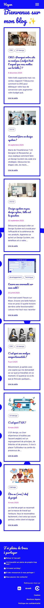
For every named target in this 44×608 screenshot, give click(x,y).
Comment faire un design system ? (20, 138)
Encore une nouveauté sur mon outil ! (20, 285)
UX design (20, 50)
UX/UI (11, 129)
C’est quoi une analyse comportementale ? (19, 354)
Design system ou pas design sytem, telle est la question (19, 212)
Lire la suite (13, 98)
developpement (15, 277)
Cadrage (12, 487)
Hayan (8, 4)
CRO (11, 50)
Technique (29, 277)
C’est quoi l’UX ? (17, 422)
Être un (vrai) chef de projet (18, 495)
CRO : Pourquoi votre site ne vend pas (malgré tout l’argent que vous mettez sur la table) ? (21, 62)
